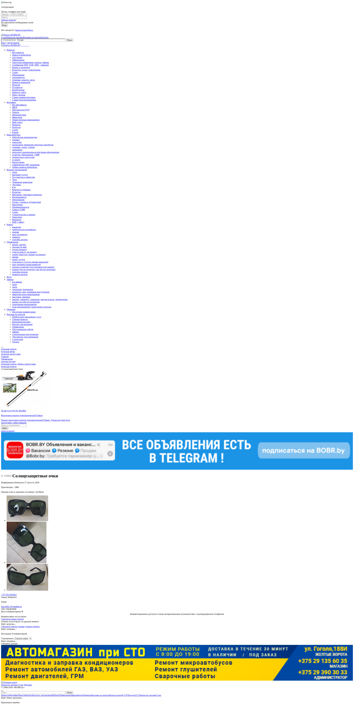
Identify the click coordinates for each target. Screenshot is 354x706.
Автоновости (18, 77)
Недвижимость (19, 197)
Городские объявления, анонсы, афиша (30, 62)
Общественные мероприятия (25, 120)
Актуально (17, 57)
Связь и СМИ (18, 209)
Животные (17, 117)
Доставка (16, 184)
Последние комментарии (24, 312)
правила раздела (20, 274)
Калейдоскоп (18, 90)
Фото (9, 277)
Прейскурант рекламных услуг (26, 317)
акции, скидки (19, 244)
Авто (14, 172)
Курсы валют (119, 695)
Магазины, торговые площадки (27, 194)
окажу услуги (18, 259)
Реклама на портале (32, 37)
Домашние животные (22, 182)
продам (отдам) (19, 247)
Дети (14, 180)
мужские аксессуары (11, 354)
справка (16, 140)
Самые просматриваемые (24, 100)
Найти (4, 428)
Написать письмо (14, 37)
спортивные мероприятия (24, 304)
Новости (11, 50)
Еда (14, 187)
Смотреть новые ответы (12, 619)
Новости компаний (21, 82)
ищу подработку (20, 234)
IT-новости (17, 87)
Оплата (44, 37)
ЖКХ (14, 107)
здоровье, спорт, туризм (23, 147)
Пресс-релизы (18, 95)
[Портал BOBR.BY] (11, 35)
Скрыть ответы (32, 626)
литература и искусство (23, 157)
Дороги (15, 112)
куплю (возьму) (19, 249)
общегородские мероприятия (26, 294)
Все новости (18, 52)
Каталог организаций (17, 170)
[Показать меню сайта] (2, 347)
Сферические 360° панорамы (26, 165)
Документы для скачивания (25, 337)
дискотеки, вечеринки (22, 289)
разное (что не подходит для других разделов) (33, 269)
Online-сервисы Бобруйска (24, 167)
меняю (15, 257)
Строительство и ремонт (23, 214)
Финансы (16, 219)
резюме (15, 232)
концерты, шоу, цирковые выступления (30, 292)
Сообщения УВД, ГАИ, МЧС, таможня (30, 65)
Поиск (69, 40)
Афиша (10, 279)
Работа (10, 224)
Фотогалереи (18, 162)
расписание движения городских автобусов (32, 145)
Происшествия (19, 115)
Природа (16, 125)
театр (14, 287)
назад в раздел (8, 431)
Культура (16, 127)
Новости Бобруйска (21, 55)
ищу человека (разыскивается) (26, 264)
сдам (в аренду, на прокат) (24, 252)
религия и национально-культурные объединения (35, 152)
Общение (11, 309)
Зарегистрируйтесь (24, 30)
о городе (16, 160)
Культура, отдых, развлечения (26, 70)
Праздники (17, 204)
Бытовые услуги (20, 175)
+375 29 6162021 (9, 594)
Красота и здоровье (21, 189)
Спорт (15, 72)
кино (14, 284)
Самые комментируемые (23, 97)
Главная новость (20, 319)
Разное (15, 132)
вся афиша (17, 282)
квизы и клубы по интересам (26, 302)
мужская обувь (8, 351)
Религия (16, 85)
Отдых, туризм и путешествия (26, 202)
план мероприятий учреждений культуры (31, 307)
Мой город (17, 122)
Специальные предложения (25, 334)
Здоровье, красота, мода (23, 80)
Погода (133, 695)
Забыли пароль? (8, 20)
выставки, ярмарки (21, 297)
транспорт (17, 142)
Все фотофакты (19, 105)
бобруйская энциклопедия (24, 137)
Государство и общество (23, 177)
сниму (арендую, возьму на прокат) (29, 254)
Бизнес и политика (21, 67)
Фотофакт (11, 102)
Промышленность (20, 207)
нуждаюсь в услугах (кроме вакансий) (30, 262)
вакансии (16, 227)
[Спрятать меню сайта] (2, 690)
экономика (17, 150)
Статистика (17, 339)
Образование (18, 75)
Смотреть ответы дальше (13, 626)
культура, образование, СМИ (25, 155)
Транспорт (17, 217)
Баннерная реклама (21, 322)
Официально (18, 60)
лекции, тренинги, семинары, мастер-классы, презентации (40, 299)
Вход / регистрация (10, 43)
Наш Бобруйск (13, 135)
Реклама (28, 685)
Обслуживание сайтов (22, 329)
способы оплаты (20, 239)
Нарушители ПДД (20, 110)
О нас (3, 37)
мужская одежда (8, 349)
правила (16, 237)
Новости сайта (19, 92)
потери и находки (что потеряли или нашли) (33, 267)
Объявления (12, 242)
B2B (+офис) (18, 222)
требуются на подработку (24, 229)
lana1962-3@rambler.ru (11, 606)
